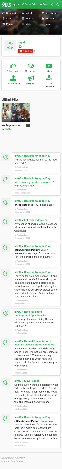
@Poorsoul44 (22, 204)
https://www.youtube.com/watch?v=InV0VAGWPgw (34, 183)
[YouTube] (20, 45)
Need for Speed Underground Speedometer (30, 313)
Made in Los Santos (12, 461)
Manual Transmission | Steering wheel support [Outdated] (34, 342)
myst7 (22, 42)
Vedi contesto (22, 167)
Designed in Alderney (13, 457)
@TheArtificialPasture (27, 250)
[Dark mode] (52, 4)
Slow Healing (32, 380)
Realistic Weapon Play (37, 155)
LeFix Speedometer (35, 220)
